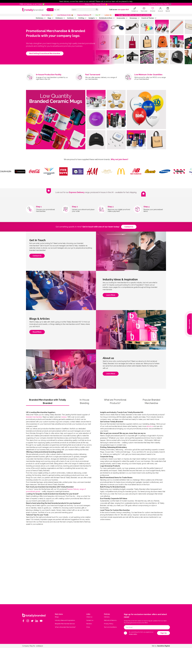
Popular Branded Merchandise (151, 401)
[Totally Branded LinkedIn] (36, 621)
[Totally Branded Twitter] (32, 621)
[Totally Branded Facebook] (23, 621)
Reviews (89, 623)
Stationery (39, 18)
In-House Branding (84, 401)
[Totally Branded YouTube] (41, 621)
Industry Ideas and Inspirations (65, 620)
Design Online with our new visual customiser (134, 15)
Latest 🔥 (108, 15)
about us (150, 426)
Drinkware (59, 18)
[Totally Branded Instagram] (28, 621)
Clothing (81, 18)
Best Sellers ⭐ (47, 15)
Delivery (107, 617)
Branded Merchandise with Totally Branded (47, 401)
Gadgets (91, 18)
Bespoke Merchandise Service (65, 623)
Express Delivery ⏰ (84, 15)
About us (89, 617)
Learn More (110, 295)
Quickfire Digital (163, 646)
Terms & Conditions (110, 627)
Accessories (121, 18)
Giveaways (133, 18)
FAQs (88, 627)
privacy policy (133, 634)
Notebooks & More (105, 18)
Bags (49, 18)
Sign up (163, 633)
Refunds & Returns (110, 620)
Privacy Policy (108, 623)
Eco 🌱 (98, 15)
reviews (64, 417)
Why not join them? (119, 159)
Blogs (57, 617)
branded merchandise (34, 417)
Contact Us (37, 256)
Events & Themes (148, 18)
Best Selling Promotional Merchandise (44, 53)
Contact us (128, 227)
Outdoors (70, 18)
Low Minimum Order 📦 (65, 15)
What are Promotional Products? (115, 401)
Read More (37, 332)
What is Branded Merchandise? (65, 627)
